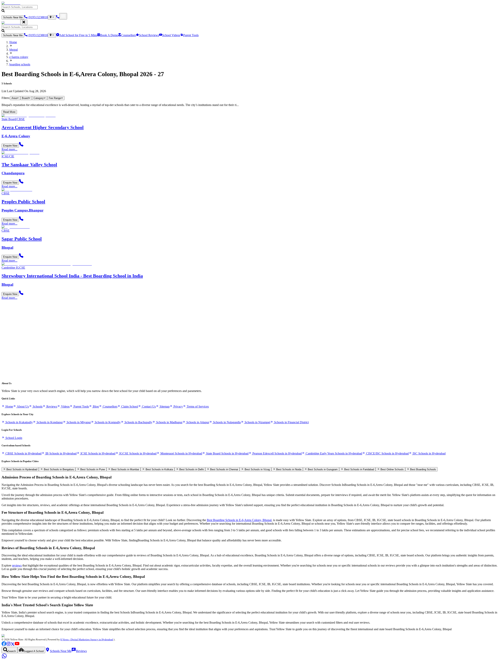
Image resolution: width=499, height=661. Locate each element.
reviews (17, 565)
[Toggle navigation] (63, 16)
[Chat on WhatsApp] (4, 657)
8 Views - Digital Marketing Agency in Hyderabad (86, 639)
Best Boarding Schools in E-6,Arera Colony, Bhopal (239, 520)
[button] (249, 9)
